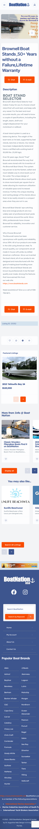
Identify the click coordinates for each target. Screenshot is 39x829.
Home (8, 627)
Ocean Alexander (25, 712)
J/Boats (24, 668)
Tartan (24, 762)
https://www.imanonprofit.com (13, 796)
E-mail (28, 80)
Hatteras (8, 771)
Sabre (23, 738)
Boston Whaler (10, 698)
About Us (10, 642)
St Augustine (31, 823)
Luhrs (23, 686)
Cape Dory (8, 711)
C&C (6, 704)
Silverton (25, 750)
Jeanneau (25, 674)
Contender (8, 741)
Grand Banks (9, 759)
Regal (23, 732)
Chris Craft (8, 735)
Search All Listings (13, 545)
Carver (7, 717)
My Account (11, 635)
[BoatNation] (19, 5)
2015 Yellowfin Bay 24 (13, 384)
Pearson (24, 720)
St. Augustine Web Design (14, 823)
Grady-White (9, 753)
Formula (7, 747)
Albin (6, 668)
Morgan (24, 698)
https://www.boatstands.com (15, 283)
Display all (9, 471)
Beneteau (8, 686)
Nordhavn (25, 704)
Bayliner (7, 680)
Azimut (7, 674)
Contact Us (11, 649)
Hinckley (7, 778)
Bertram (7, 692)
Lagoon (24, 680)
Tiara (23, 769)
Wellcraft (25, 781)
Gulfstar (7, 765)
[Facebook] (13, 592)
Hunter (7, 784)
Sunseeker (25, 756)
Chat (13, 80)
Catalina (7, 723)
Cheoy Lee (8, 729)
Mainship (25, 692)
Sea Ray (24, 744)
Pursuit (24, 726)
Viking (24, 775)
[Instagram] (25, 592)
